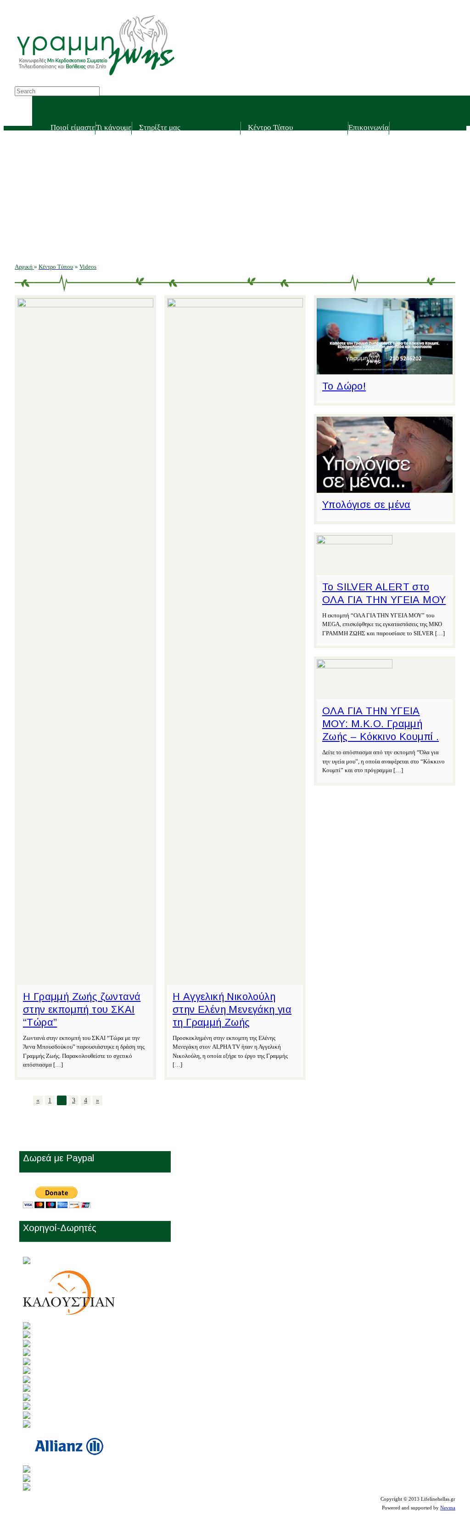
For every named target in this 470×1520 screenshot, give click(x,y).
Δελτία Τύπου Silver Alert (290, 160)
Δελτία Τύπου (272, 143)
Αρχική (24, 266)
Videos (262, 208)
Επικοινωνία (368, 127)
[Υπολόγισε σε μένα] (385, 488)
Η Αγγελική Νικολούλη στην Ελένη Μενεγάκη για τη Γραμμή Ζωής (232, 1009)
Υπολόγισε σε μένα (366, 504)
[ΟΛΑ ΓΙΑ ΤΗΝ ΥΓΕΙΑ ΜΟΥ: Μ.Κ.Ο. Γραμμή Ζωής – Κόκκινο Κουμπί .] (354, 666)
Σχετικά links (271, 240)
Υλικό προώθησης (279, 224)
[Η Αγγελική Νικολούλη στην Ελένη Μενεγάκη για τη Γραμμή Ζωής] (235, 305)
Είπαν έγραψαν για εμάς (287, 176)
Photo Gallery (272, 192)
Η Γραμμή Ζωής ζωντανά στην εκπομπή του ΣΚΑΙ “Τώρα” (81, 1009)
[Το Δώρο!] (385, 369)
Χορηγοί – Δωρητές (172, 192)
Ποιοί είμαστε (72, 127)
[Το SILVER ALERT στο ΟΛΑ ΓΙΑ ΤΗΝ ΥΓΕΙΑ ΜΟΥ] (354, 542)
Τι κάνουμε (113, 127)
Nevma (447, 1507)
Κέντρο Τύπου (270, 127)
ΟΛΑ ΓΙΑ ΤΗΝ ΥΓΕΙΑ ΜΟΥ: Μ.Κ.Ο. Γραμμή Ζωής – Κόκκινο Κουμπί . (380, 723)
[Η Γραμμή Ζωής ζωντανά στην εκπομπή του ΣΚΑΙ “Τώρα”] (85, 305)
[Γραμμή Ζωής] (95, 76)
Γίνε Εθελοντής (166, 143)
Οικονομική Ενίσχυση (176, 160)
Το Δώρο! (344, 386)
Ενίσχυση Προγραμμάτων (182, 176)
